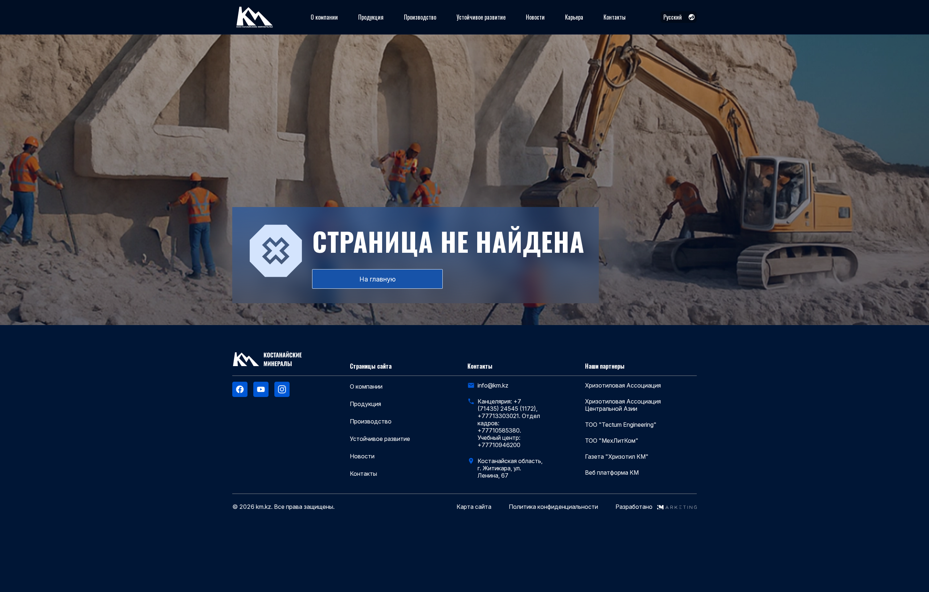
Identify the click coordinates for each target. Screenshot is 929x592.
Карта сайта (474, 506)
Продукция (371, 17)
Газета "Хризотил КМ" (616, 456)
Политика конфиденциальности (553, 506)
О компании (324, 17)
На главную (377, 279)
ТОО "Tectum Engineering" (620, 424)
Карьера (574, 17)
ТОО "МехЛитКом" (611, 440)
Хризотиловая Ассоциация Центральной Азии (623, 405)
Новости (535, 17)
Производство (420, 17)
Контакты (614, 17)
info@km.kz (493, 385)
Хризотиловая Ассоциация (623, 385)
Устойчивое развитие (481, 17)
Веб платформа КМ (612, 472)
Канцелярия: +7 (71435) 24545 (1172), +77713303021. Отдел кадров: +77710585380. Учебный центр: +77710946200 (509, 423)
